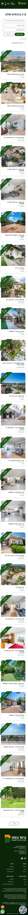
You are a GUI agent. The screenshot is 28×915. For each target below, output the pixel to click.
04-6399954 (13, 3)
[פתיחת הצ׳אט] (23, 910)
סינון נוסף (8, 34)
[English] (8, 4)
